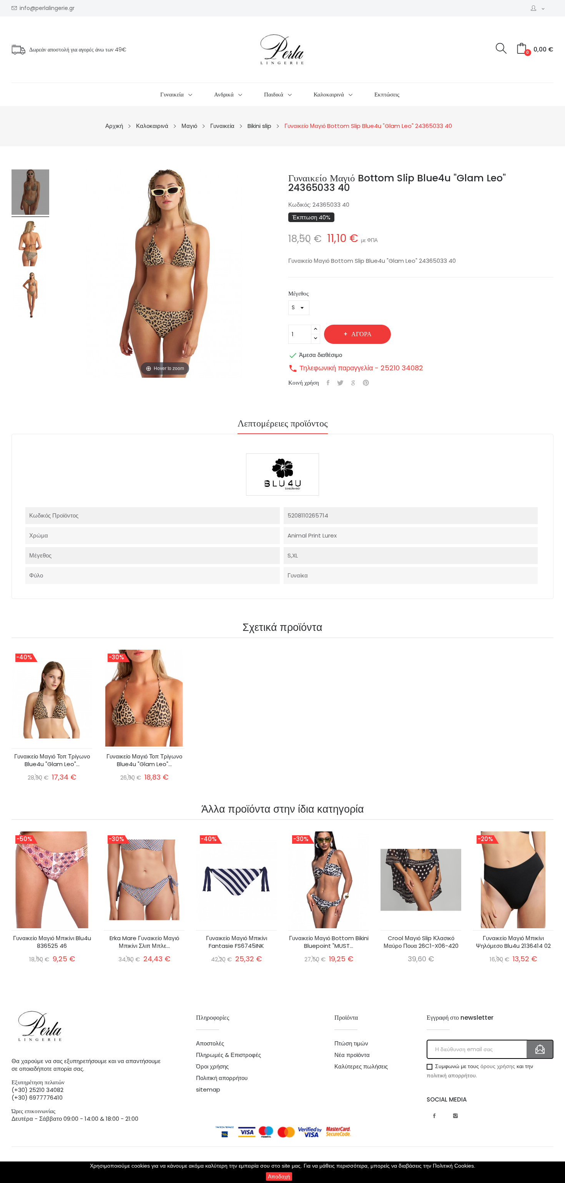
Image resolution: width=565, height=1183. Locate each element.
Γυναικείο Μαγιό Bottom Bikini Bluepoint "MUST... (329, 942)
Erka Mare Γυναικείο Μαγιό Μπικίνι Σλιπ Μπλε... (144, 942)
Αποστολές (210, 1043)
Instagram (455, 1115)
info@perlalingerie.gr (47, 8)
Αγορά (361, 334)
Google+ (353, 382)
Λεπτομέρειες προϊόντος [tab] (283, 424)
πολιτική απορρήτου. (452, 1075)
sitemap (208, 1089)
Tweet (340, 382)
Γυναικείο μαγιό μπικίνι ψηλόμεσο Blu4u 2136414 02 (513, 942)
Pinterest (366, 382)
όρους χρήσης (497, 1066)
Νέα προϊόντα (352, 1055)
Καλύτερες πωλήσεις (361, 1066)
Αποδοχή (279, 1176)
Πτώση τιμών (351, 1043)
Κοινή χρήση (328, 382)
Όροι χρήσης (212, 1066)
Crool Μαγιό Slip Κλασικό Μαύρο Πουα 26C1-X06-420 (421, 942)
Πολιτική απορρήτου (222, 1078)
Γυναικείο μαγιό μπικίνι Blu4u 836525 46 (52, 942)
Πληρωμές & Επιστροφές (228, 1055)
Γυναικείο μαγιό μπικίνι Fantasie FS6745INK (236, 942)
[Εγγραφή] (540, 1049)
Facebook (434, 1115)
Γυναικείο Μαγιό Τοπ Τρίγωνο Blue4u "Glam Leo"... (52, 760)
